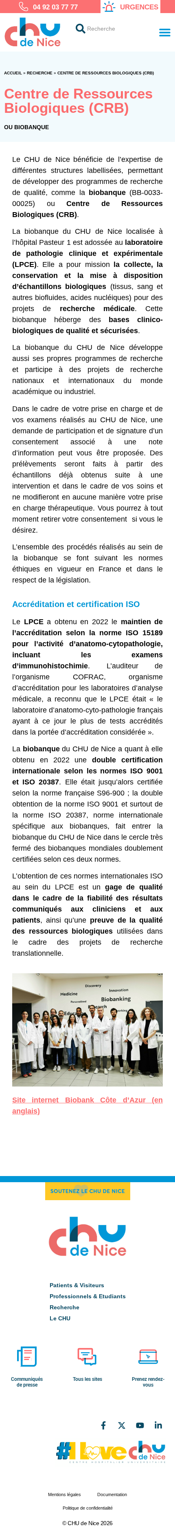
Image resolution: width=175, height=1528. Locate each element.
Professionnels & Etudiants (88, 1296)
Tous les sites (87, 1379)
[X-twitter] (122, 1425)
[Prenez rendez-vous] (148, 1357)
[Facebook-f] (103, 1425)
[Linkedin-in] (158, 1425)
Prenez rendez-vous (148, 1382)
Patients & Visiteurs (77, 1285)
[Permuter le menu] (165, 32)
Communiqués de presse (27, 1382)
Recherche (39, 73)
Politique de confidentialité (88, 1508)
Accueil (13, 73)
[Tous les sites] (87, 1357)
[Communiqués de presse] (27, 1357)
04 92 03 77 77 (55, 7)
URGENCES (139, 7)
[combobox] (110, 28)
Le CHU (60, 1318)
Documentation (112, 1494)
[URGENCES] (109, 6)
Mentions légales (64, 1494)
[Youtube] (140, 1425)
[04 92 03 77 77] (23, 6)
